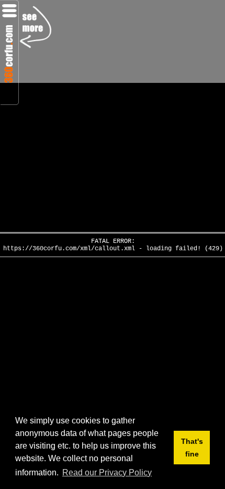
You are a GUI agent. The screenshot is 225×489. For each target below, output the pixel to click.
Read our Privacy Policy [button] (107, 472)
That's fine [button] (192, 447)
